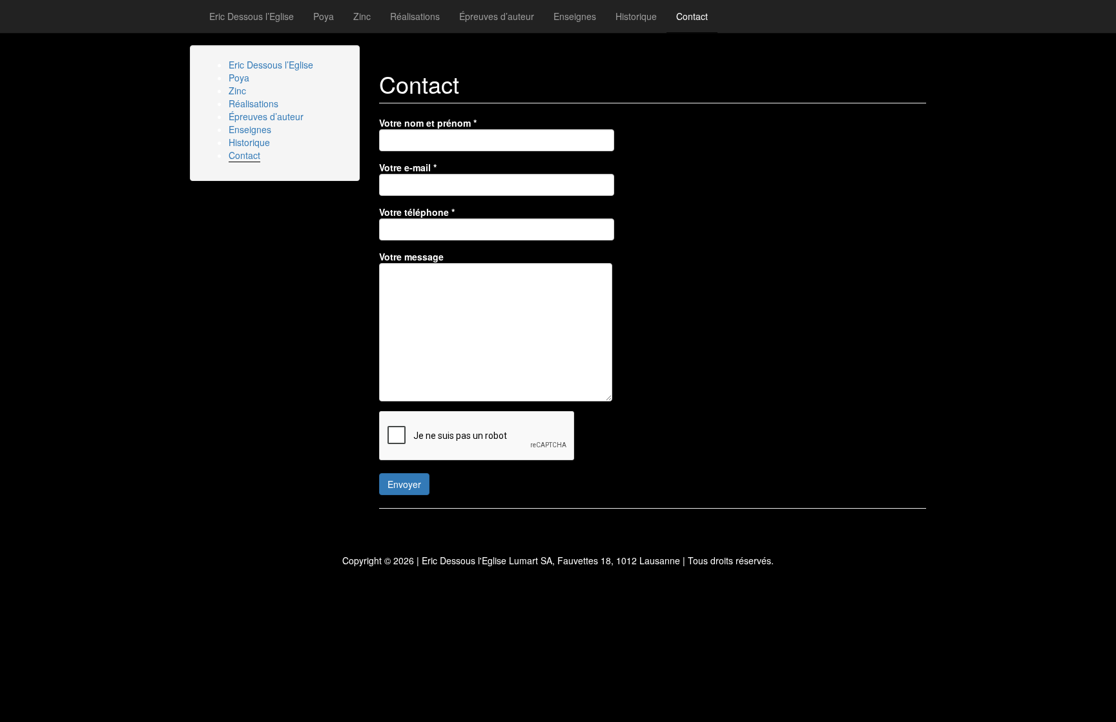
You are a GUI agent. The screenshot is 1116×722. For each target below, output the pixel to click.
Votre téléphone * (417, 212)
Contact (692, 16)
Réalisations (415, 16)
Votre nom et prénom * (428, 122)
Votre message (411, 256)
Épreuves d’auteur (496, 16)
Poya (323, 16)
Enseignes (574, 16)
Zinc (362, 16)
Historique (636, 16)
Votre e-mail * (408, 167)
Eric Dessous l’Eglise (251, 16)
